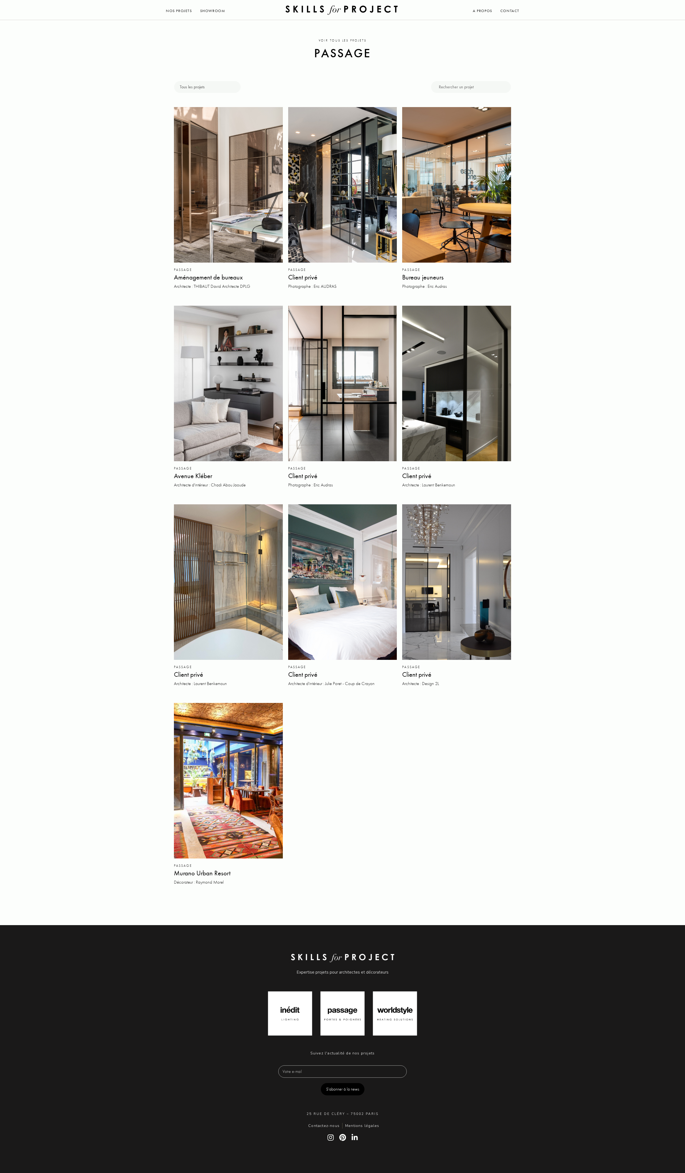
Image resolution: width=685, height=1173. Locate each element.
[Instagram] (330, 1137)
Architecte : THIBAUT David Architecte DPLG (212, 286)
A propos (482, 10)
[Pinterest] (342, 1137)
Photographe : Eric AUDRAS (312, 286)
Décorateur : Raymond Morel (199, 882)
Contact (509, 10)
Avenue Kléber (193, 475)
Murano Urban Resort (202, 873)
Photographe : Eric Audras (424, 286)
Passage (183, 269)
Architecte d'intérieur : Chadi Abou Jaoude (210, 485)
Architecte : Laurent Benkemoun (428, 485)
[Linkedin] (354, 1137)
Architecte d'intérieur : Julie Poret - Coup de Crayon (331, 683)
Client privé (302, 277)
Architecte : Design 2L (420, 683)
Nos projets (179, 10)
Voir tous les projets (343, 40)
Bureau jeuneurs (423, 277)
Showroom (212, 10)
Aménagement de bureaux (208, 277)
